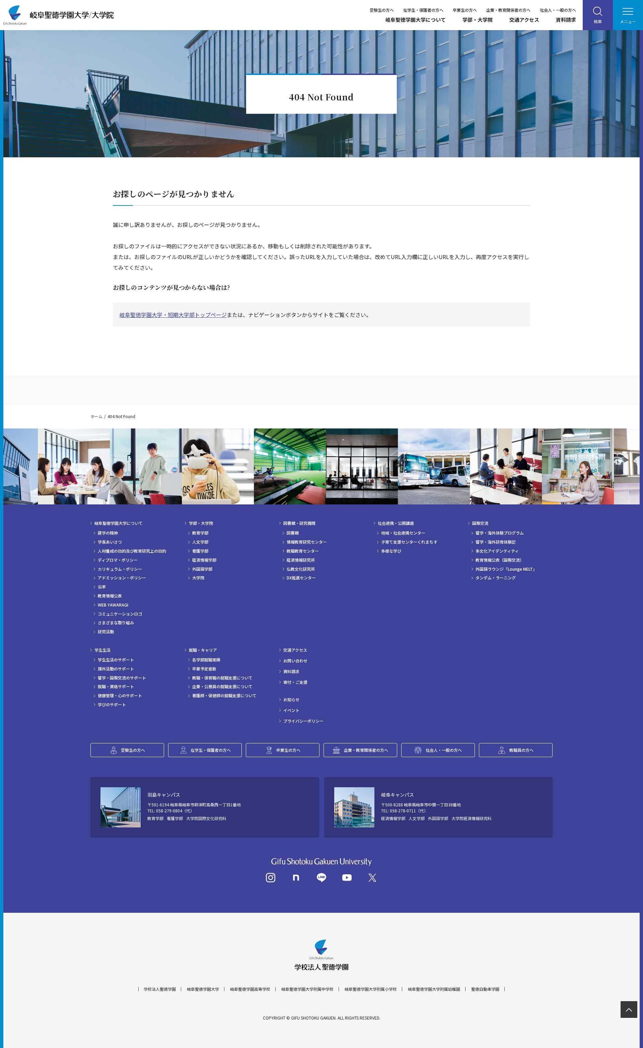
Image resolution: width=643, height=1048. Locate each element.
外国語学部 (202, 569)
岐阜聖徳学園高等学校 (250, 989)
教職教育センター (303, 551)
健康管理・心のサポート (120, 695)
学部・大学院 (477, 19)
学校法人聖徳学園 (160, 989)
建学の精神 (108, 533)
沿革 (102, 586)
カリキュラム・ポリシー (120, 569)
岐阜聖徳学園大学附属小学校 (371, 989)
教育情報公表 (110, 595)
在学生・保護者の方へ (423, 10)
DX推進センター (301, 577)
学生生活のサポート (116, 659)
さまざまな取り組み (116, 622)
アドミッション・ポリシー (122, 577)
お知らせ (291, 700)
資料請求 (566, 19)
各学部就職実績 (206, 659)
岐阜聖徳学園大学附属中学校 (307, 989)
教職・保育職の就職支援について (222, 677)
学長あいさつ (110, 542)
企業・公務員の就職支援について (222, 686)
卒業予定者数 (204, 668)
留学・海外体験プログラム (500, 533)
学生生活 (102, 650)
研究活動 (106, 631)
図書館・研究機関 (299, 523)
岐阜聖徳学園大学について (415, 19)
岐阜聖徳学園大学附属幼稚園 (434, 989)
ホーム (96, 416)
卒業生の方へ (465, 10)
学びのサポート (112, 704)
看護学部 (200, 551)
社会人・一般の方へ (558, 10)
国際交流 (480, 523)
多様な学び (391, 551)
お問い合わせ (295, 661)
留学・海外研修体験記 (496, 542)
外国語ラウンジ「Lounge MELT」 (506, 569)
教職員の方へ (521, 750)
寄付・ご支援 (295, 682)
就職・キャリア (203, 650)
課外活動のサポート (116, 668)
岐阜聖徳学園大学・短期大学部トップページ (173, 315)
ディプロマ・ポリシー (118, 560)
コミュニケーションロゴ (120, 614)
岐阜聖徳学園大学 (203, 989)
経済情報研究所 (301, 560)
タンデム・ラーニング (496, 577)
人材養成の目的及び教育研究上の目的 (132, 551)
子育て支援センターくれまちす (409, 542)
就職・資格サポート (116, 686)
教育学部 (200, 533)
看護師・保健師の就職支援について (224, 695)
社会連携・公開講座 (396, 523)
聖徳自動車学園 (485, 989)
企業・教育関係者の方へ (508, 10)
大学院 (198, 577)
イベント (291, 710)
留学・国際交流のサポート (122, 677)
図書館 (293, 533)
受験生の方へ (382, 10)
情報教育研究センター (307, 542)
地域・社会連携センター (403, 533)
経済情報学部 (204, 560)
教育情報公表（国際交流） (500, 560)
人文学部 (200, 542)
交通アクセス (524, 19)
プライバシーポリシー (303, 721)
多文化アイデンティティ (497, 551)
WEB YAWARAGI (113, 605)
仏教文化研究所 (301, 569)
